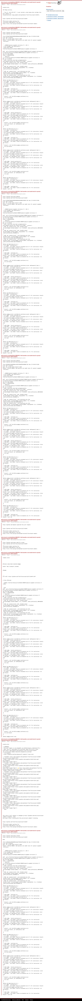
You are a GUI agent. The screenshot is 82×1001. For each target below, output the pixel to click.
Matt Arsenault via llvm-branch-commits (18, 4)
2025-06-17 (3, 4)
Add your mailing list (16, 999)
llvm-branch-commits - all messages (55, 16)
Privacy (31, 999)
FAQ (23, 999)
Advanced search (49, 9)
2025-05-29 (3, 539)
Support (26, 999)
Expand (49, 20)
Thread (8, 4)
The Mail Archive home (52, 14)
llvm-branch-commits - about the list (55, 18)
